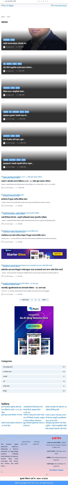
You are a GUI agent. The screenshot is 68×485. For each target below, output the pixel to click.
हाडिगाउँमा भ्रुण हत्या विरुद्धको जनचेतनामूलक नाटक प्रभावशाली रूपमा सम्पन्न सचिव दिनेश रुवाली (32, 270)
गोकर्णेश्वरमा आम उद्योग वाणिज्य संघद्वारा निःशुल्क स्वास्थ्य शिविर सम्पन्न (23, 235)
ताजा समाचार (6, 39)
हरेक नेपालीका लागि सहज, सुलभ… (14, 139)
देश (4, 63)
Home (2, 16)
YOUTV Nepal (11, 119)
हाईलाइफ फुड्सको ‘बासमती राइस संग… (15, 115)
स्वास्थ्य (12, 39)
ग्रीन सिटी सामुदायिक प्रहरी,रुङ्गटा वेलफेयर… (18, 67)
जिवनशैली (6, 111)
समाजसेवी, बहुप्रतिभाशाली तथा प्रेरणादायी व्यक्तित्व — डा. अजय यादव (23, 288)
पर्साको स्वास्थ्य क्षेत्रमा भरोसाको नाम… (15, 43)
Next (44, 300)
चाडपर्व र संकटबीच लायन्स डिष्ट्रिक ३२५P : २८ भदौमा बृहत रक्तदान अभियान (25, 181)
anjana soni (11, 47)
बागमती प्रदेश (15, 111)
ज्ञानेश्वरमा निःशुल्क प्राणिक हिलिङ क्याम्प (14, 199)
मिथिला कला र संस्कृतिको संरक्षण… (14, 91)
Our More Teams (56, 470)
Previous (25, 300)
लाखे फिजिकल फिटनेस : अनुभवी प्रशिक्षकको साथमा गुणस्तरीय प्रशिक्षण (24, 217)
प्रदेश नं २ (9, 63)
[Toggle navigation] (33, 10)
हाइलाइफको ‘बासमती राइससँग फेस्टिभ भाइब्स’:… (18, 163)
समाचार (14, 63)
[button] (61, 10)
